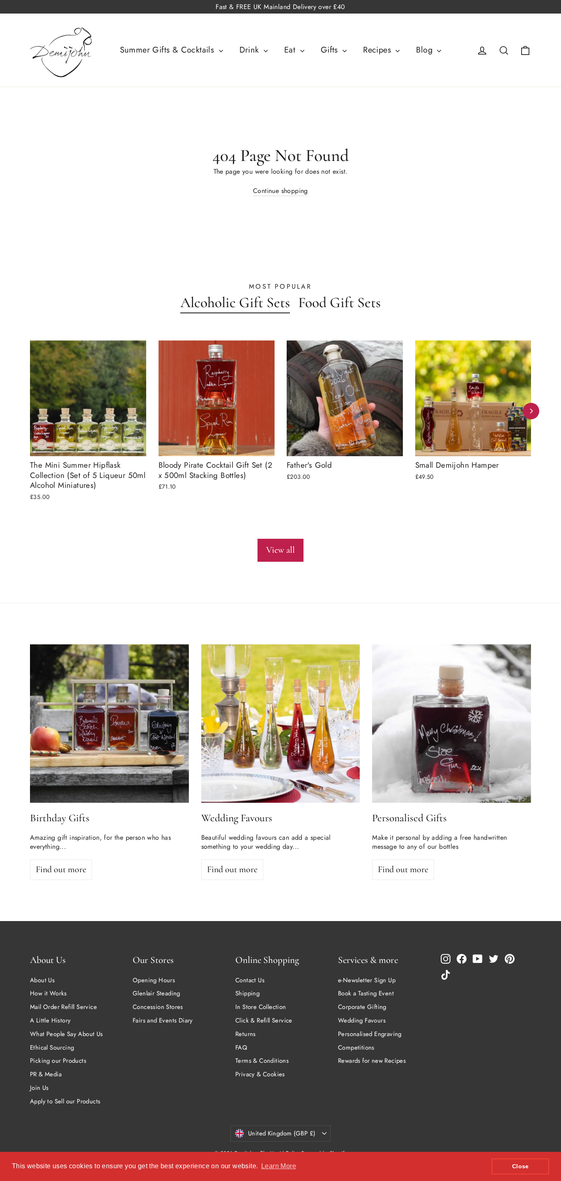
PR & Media (46, 1074)
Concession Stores (158, 1006)
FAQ (241, 1047)
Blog (425, 50)
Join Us (39, 1087)
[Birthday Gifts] (109, 723)
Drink (250, 50)
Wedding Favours (362, 1020)
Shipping (247, 993)
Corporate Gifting (362, 1006)
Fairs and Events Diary (163, 1020)
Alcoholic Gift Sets (235, 302)
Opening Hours (154, 980)
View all (280, 550)
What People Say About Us (66, 1034)
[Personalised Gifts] (451, 723)
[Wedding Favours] (280, 723)
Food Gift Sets (339, 302)
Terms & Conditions (262, 1060)
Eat (291, 50)
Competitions (356, 1047)
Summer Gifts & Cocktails (168, 50)
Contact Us (249, 980)
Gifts (330, 50)
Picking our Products (58, 1060)
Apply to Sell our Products (65, 1101)
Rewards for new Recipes (372, 1060)
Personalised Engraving (370, 1034)
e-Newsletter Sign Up (366, 980)
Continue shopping (280, 190)
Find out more (61, 869)
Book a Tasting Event (366, 993)
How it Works (48, 993)
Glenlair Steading (156, 993)
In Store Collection (260, 1006)
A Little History (50, 1020)
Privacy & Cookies (260, 1074)
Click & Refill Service (263, 1020)
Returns (245, 1034)
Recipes (378, 50)
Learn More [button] (278, 1166)
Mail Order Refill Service (63, 1006)
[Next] (531, 411)
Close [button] (520, 1166)
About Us (42, 980)
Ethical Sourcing (52, 1047)
